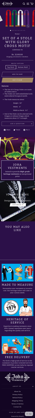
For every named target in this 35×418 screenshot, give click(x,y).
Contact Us (17, 407)
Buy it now (17, 80)
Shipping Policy (17, 401)
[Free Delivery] (17, 345)
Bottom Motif (23, 67)
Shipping (9, 56)
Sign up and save (17, 412)
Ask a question (17, 123)
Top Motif (10, 67)
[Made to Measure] (17, 272)
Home (17, 34)
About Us (17, 386)
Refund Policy (17, 397)
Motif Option (17, 63)
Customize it (18, 204)
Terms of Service (18, 404)
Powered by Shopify (17, 416)
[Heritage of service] (17, 307)
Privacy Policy (17, 394)
